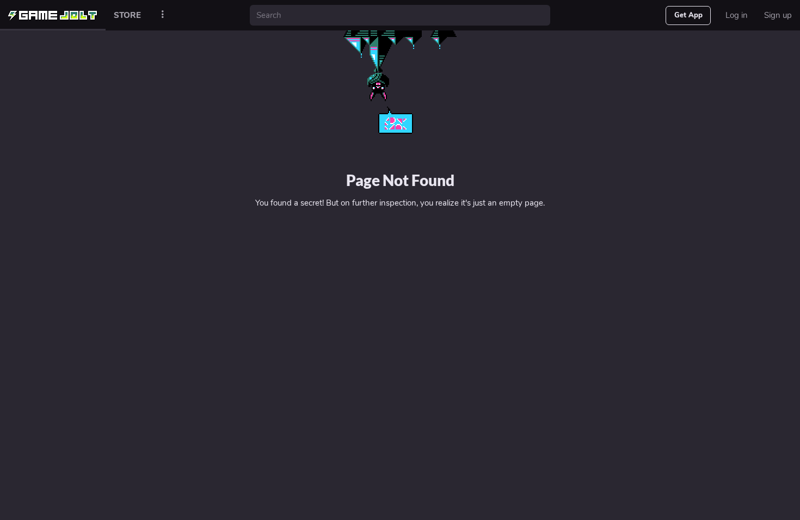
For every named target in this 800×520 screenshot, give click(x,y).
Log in (736, 15)
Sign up (778, 15)
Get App (688, 15)
